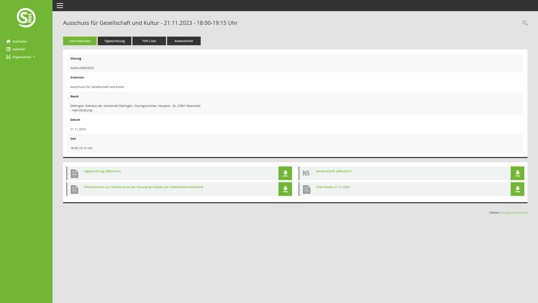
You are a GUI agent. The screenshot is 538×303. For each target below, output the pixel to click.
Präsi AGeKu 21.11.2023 (332, 187)
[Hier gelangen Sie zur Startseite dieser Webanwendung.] (26, 18)
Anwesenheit (184, 41)
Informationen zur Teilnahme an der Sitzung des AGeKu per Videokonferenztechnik (143, 187)
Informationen (80, 41)
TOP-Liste (149, 41)
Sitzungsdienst (514, 212)
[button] (26, 57)
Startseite (20, 41)
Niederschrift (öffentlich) (333, 171)
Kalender (19, 49)
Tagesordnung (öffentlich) (102, 171)
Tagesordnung (114, 41)
